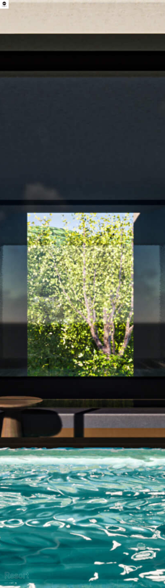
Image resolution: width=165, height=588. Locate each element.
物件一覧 (83, 3)
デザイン (133, 3)
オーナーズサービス (122, 3)
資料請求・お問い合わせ (154, 3)
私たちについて (93, 3)
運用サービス (111, 3)
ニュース (140, 3)
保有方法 (102, 3)
